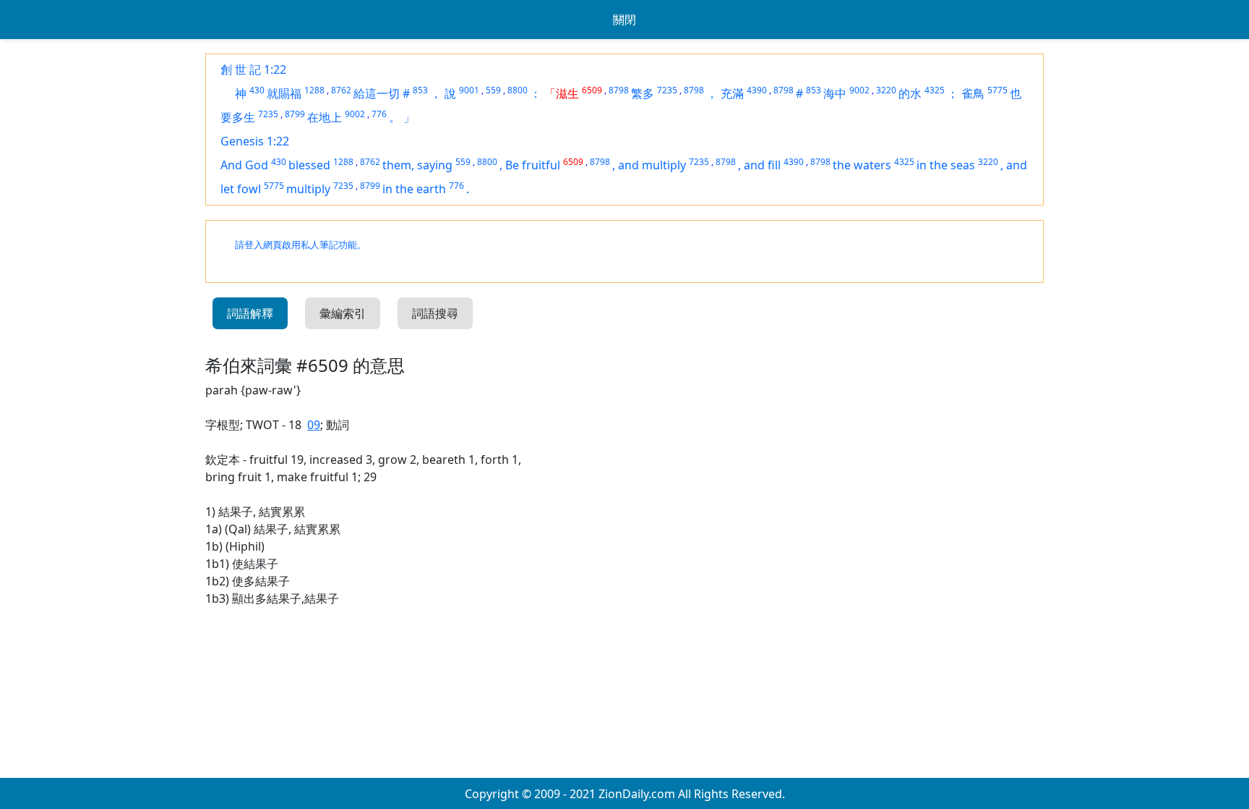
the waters (862, 165)
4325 (934, 90)
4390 (757, 90)
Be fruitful (532, 165)
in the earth (414, 189)
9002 (859, 90)
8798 (619, 90)
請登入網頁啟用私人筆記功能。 (300, 245)
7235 (667, 90)
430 (257, 90)
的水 (910, 93)
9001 (469, 90)
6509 (592, 90)
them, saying (417, 165)
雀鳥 (972, 93)
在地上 (324, 117)
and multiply (652, 165)
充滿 (732, 93)
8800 (517, 90)
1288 (314, 90)
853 (420, 90)
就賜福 (284, 93)
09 (313, 425)
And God (244, 165)
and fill (762, 165)
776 (379, 114)
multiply (308, 189)
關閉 (624, 19)
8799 (295, 114)
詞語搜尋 (435, 313)
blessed (309, 165)
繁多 (642, 93)
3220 (886, 90)
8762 (341, 90)
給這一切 (376, 93)
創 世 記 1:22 (253, 69)
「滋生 (561, 93)
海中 (834, 93)
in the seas (946, 165)
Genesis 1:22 (254, 141)
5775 (997, 90)
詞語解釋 (250, 313)
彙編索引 (342, 313)
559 (493, 90)
